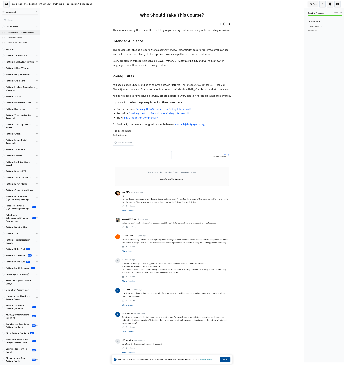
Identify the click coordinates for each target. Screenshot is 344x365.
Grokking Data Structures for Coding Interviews (162, 109)
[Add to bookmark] (222, 24)
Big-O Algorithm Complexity (140, 118)
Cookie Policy (206, 359)
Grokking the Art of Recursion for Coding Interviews (158, 113)
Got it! (225, 359)
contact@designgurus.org (190, 124)
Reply (132, 206)
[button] (20, 26)
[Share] (229, 24)
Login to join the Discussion (172, 179)
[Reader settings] (340, 13)
